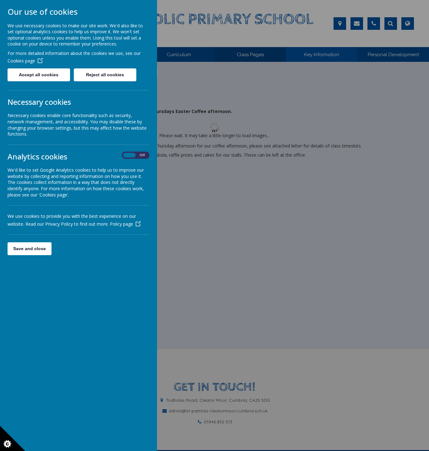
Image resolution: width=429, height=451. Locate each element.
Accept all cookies (38, 74)
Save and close (29, 248)
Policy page (121, 224)
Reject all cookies (105, 74)
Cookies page (21, 61)
